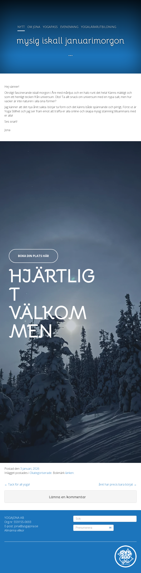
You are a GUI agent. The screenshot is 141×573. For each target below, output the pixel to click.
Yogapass (50, 27)
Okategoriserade (41, 473)
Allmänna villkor (14, 530)
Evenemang (69, 27)
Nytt (21, 27)
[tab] (70, 496)
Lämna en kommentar (67, 497)
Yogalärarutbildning (98, 27)
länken (69, 473)
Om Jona (33, 27)
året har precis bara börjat (118, 484)
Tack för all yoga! (17, 484)
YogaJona (70, 13)
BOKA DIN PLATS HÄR (33, 256)
